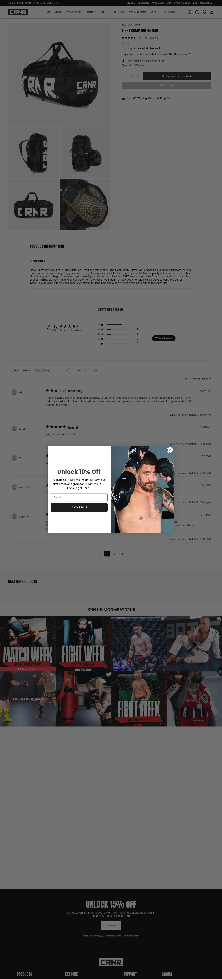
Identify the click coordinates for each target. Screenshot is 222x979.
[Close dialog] (170, 450)
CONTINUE (79, 507)
